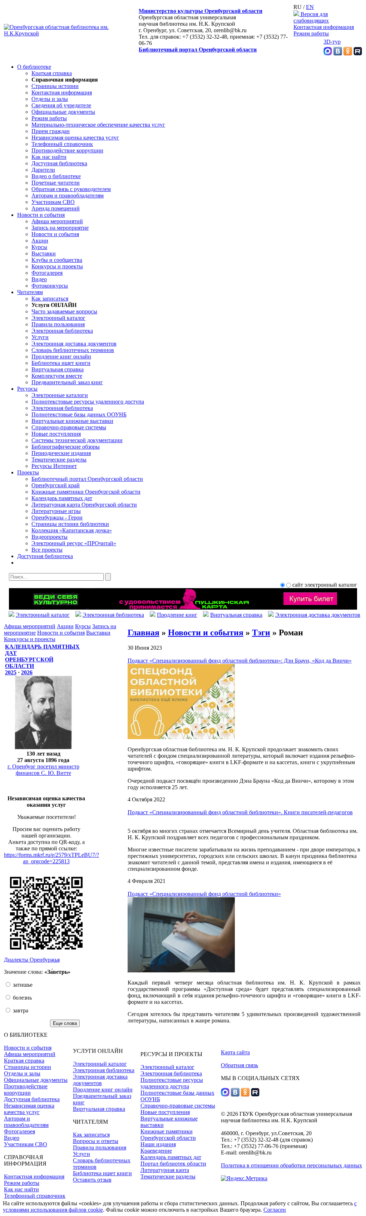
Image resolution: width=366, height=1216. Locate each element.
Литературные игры (56, 511)
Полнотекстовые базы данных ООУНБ (79, 414)
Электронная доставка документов (74, 344)
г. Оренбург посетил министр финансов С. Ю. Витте (43, 769)
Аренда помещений (55, 208)
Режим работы (311, 33)
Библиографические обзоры (65, 447)
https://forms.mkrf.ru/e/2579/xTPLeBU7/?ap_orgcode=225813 (51, 858)
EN (310, 7)
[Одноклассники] (347, 53)
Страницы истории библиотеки (70, 524)
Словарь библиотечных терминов (72, 350)
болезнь (21, 998)
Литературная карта (164, 1170)
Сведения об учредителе (61, 105)
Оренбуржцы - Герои (57, 517)
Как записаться (49, 299)
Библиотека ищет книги (60, 363)
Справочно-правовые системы (68, 427)
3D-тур (332, 42)
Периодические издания (61, 453)
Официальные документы (63, 112)
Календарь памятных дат (61, 498)
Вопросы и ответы (95, 1141)
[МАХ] (327, 53)
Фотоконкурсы (49, 286)
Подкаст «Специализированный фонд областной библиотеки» (204, 894)
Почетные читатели (55, 183)
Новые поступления (56, 434)
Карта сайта (235, 1052)
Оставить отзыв (92, 1180)
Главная (143, 632)
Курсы (39, 247)
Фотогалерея (47, 273)
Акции (39, 241)
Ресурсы (27, 389)
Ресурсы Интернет (54, 466)
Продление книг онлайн (61, 356)
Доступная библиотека (59, 163)
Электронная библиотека (62, 331)
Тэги (261, 632)
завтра (19, 1010)
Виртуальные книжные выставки (72, 421)
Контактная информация (323, 27)
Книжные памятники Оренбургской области (85, 492)
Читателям (30, 292)
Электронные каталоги (59, 395)
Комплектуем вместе (56, 376)
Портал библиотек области (173, 1164)
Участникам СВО (53, 202)
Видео (39, 279)
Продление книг (177, 615)
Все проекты (47, 550)
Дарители (43, 170)
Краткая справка (51, 73)
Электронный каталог (58, 318)
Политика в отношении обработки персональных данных (291, 1165)
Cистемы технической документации (77, 440)
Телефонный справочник (62, 144)
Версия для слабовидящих (311, 17)
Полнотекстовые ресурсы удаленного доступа (87, 402)
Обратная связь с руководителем (71, 189)
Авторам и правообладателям (67, 195)
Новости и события (41, 215)
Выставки (43, 253)
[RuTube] (357, 53)
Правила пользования (58, 324)
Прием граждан (50, 131)
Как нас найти (48, 157)
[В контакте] (337, 53)
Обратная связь (239, 1065)
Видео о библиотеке (56, 176)
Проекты (28, 472)
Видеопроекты (49, 537)
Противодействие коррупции (67, 150)
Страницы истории (55, 86)
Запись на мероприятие (60, 228)
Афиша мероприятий (57, 221)
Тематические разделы (58, 459)
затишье (22, 985)
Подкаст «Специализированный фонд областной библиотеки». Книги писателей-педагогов (240, 812)
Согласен (274, 1210)
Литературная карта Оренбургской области (84, 505)
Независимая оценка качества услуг (75, 138)
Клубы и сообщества (56, 260)
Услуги (40, 337)
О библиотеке (34, 67)
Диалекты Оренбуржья (32, 960)
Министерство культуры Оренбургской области (200, 11)
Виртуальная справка (57, 369)
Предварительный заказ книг (67, 382)
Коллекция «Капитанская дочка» (71, 530)
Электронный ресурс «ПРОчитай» (73, 543)
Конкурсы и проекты (57, 266)
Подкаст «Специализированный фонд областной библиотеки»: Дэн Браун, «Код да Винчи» (240, 661)
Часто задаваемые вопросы (64, 311)
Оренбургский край (55, 485)
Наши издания (158, 1144)
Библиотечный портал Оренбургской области (198, 50)
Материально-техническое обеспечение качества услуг (98, 125)
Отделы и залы (49, 99)
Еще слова (65, 1023)
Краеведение (156, 1151)
